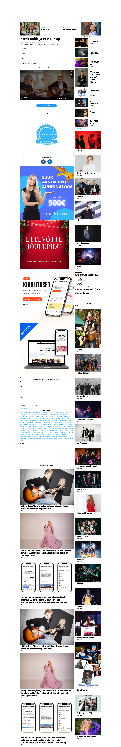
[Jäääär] (88, 573)
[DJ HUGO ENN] (82, 122)
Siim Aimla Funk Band (87, 466)
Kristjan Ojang (83, 243)
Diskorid (92, 43)
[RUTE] (88, 140)
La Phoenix (82, 443)
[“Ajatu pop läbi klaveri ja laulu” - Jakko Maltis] (82, 77)
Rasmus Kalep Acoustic (88, 173)
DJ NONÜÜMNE (94, 62)
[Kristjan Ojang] (88, 233)
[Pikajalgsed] (82, 92)
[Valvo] (88, 329)
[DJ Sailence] (82, 102)
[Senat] (88, 257)
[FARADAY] (88, 480)
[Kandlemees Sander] (88, 624)
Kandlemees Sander (86, 637)
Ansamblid (30, 42)
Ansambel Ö (82, 396)
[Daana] (88, 596)
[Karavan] (88, 550)
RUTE (79, 150)
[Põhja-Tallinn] (88, 363)
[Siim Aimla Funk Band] (88, 456)
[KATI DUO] (29, 29)
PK (78, 220)
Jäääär (80, 583)
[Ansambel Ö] (88, 386)
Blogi (22, 510)
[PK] (88, 210)
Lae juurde (23, 606)
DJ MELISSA (94, 51)
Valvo (79, 349)
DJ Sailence (94, 102)
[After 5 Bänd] (88, 526)
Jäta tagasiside (45, 42)
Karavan (80, 559)
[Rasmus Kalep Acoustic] (88, 163)
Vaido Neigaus (69, 29)
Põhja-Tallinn (83, 373)
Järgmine (65, 27)
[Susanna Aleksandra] (88, 727)
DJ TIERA (94, 41)
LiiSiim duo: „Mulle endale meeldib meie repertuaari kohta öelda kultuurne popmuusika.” (45, 507)
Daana (79, 606)
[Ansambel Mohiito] (88, 410)
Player (80, 196)
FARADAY (81, 489)
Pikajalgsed (94, 91)
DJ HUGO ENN (94, 122)
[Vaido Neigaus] (91, 29)
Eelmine (43, 27)
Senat (79, 266)
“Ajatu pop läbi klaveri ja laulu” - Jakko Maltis (95, 77)
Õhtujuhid (79, 245)
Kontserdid (92, 84)
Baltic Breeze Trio (85, 713)
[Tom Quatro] (88, 665)
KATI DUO (45, 29)
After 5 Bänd (82, 536)
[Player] (88, 187)
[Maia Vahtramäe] (88, 503)
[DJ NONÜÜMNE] (82, 62)
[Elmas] (82, 112)
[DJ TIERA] (82, 42)
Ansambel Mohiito (85, 419)
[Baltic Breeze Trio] (88, 703)
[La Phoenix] (88, 433)
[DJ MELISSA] (82, 52)
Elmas (93, 112)
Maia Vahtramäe (84, 513)
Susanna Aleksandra (86, 736)
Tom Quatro (82, 690)
